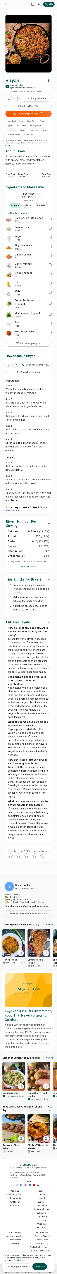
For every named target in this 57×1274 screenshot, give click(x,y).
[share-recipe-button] (16, 98)
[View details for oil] (8, 283)
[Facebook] (22, 1185)
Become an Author (15, 1236)
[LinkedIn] (30, 1185)
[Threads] (39, 1185)
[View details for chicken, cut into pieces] (8, 219)
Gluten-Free (11, 130)
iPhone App (42, 1228)
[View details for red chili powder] (8, 333)
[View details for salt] (8, 324)
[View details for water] (8, 293)
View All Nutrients (28, 566)
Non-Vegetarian (35, 126)
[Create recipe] (33, 4)
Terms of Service (42, 1236)
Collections (42, 1206)
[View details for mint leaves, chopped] (8, 314)
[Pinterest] (26, 1185)
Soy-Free (44, 130)
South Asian (31, 121)
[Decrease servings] (15, 195)
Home (42, 1195)
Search (42, 1198)
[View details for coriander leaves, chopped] (8, 303)
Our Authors (42, 1213)
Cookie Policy (42, 1243)
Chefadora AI (15, 1198)
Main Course (21, 126)
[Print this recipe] (15, 365)
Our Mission (14, 1202)
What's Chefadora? (14, 1195)
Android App (42, 1224)
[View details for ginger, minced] (8, 274)
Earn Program (15, 1240)
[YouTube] (35, 1185)
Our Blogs (42, 1202)
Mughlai (10, 126)
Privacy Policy (42, 1240)
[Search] (39, 4)
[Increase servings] (42, 195)
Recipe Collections (42, 1209)
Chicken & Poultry (13, 135)
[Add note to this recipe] (8, 365)
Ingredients (42, 1217)
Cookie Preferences (38, 1247)
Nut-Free (22, 130)
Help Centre (15, 1206)
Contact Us (15, 1243)
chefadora (28, 1164)
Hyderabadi (11, 121)
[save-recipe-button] (8, 98)
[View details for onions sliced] (8, 256)
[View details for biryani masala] (8, 247)
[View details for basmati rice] (8, 228)
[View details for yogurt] (8, 238)
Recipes (42, 1220)
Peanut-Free (33, 130)
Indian (21, 121)
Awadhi (43, 121)
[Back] (5, 4)
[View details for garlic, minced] (8, 265)
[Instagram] (18, 1185)
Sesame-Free (28, 135)
